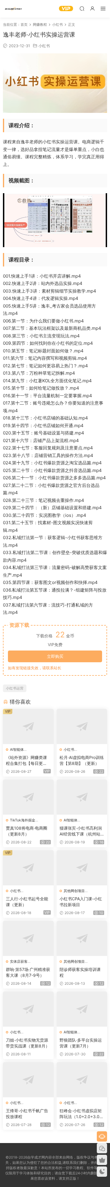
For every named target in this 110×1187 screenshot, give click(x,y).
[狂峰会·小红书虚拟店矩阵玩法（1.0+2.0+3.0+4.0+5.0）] (82, 1079)
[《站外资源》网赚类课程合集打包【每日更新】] (28, 726)
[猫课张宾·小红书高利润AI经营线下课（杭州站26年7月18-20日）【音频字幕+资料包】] (82, 797)
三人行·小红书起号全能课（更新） (27, 901)
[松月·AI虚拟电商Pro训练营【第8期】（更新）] (82, 726)
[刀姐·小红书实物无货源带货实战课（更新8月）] (28, 1009)
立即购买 (55, 656)
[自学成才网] (13, 9)
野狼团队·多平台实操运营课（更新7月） (81, 1042)
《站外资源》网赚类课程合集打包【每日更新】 (26, 760)
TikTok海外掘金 (22, 820)
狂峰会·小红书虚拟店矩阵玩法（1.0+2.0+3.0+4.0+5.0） (81, 1114)
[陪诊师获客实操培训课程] (82, 938)
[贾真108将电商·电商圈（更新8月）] (28, 797)
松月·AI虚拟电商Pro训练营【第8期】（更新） (82, 760)
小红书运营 (14, 688)
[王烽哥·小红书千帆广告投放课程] (28, 1079)
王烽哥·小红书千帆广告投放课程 (27, 1113)
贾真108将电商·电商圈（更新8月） (26, 831)
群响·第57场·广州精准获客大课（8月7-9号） (28, 972)
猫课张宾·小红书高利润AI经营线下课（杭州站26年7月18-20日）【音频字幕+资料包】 (81, 831)
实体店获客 (19, 961)
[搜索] (81, 8)
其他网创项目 (74, 891)
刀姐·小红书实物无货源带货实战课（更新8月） (28, 1042)
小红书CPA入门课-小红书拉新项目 (81, 901)
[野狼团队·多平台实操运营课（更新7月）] (82, 1009)
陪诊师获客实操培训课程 (80, 972)
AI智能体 (17, 749)
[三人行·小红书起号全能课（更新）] (28, 867)
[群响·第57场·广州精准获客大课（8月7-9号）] (28, 938)
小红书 (44, 45)
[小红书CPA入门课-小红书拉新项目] (82, 867)
